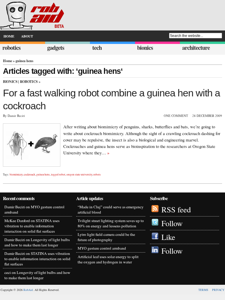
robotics (11, 47)
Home (7, 60)
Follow (172, 223)
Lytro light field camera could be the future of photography (106, 237)
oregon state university (79, 174)
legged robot (58, 174)
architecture (196, 47)
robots (97, 174)
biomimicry (16, 174)
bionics (145, 47)
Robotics (29, 81)
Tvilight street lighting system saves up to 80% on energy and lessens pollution (111, 223)
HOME (9, 36)
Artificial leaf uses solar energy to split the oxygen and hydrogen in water (108, 259)
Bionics (10, 81)
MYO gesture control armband (102, 248)
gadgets (55, 47)
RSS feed (176, 209)
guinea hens (43, 174)
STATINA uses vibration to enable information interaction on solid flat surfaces (31, 226)
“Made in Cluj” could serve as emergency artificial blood (111, 209)
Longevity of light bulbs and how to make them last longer (37, 242)
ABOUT (27, 36)
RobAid (28, 290)
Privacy (218, 290)
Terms (203, 290)
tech (97, 47)
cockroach (29, 174)
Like (168, 237)
